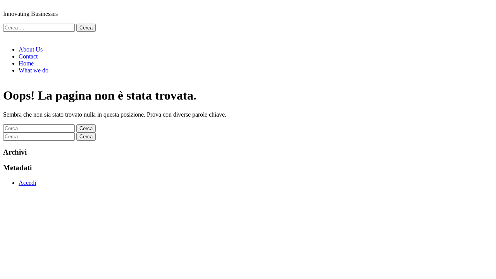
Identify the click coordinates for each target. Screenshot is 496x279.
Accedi (27, 182)
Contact (28, 56)
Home (26, 63)
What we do (33, 70)
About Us (31, 49)
